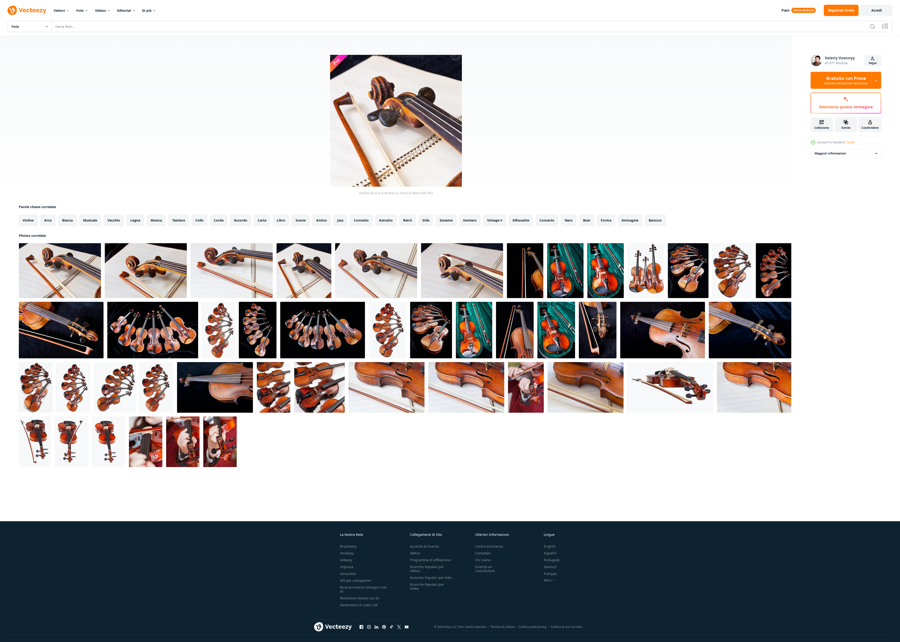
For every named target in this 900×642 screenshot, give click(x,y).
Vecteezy (347, 553)
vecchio (114, 220)
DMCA (415, 553)
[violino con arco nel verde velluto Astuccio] (565, 270)
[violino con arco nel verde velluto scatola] (556, 330)
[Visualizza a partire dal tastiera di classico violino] (108, 441)
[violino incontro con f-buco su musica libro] (754, 387)
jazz (340, 220)
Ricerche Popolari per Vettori (427, 569)
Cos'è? (850, 142)
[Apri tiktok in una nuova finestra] (391, 627)
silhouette (520, 220)
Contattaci (483, 553)
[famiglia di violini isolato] (646, 270)
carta (262, 220)
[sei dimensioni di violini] (115, 387)
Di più (147, 10)
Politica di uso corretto (566, 627)
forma (606, 220)
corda (219, 220)
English (550, 546)
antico (321, 220)
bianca (67, 220)
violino (28, 220)
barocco (655, 220)
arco (48, 220)
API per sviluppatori (355, 580)
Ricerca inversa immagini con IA (363, 589)
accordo (240, 220)
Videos (100, 10)
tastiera (178, 220)
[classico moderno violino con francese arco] (35, 441)
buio (586, 220)
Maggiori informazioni (830, 153)
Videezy (346, 560)
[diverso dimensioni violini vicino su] (732, 270)
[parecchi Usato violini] (273, 387)
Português (552, 560)
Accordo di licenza (424, 546)
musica (156, 220)
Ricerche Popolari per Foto (431, 577)
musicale (90, 220)
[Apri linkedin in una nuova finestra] (376, 627)
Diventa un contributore (485, 569)
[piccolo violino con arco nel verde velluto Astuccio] (474, 330)
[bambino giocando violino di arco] (145, 441)
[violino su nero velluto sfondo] (215, 387)
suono (301, 220)
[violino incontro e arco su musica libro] (386, 387)
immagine (630, 220)
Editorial (124, 10)
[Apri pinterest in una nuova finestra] (384, 627)
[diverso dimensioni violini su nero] (688, 270)
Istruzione (348, 573)
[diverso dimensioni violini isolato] (218, 330)
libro (281, 220)
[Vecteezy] (27, 10)
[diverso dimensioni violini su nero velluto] (431, 330)
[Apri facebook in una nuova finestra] (361, 627)
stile (425, 220)
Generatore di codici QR (359, 605)
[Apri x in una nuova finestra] (399, 627)
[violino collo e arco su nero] (525, 270)
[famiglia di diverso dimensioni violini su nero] (152, 330)
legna (135, 220)
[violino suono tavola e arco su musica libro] (466, 387)
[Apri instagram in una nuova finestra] (369, 627)
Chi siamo (483, 560)
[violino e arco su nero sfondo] (515, 330)
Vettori (59, 10)
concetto (361, 220)
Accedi (876, 10)
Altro (547, 580)
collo (199, 220)
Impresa (346, 567)
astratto (386, 220)
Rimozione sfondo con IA (359, 598)
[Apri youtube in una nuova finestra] (406, 627)
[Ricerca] (872, 26)
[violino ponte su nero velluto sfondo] (662, 330)
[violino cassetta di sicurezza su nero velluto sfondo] (750, 330)
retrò (407, 220)
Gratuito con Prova (846, 80)
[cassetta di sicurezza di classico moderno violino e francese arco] (670, 387)
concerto (547, 220)
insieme (446, 220)
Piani (785, 10)
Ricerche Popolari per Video (427, 586)
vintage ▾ (494, 220)
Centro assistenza (489, 546)
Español (550, 553)
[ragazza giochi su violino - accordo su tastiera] (526, 387)
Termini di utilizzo (503, 627)
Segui (873, 63)
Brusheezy (348, 546)
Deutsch (550, 567)
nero (569, 220)
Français (550, 573)
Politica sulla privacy (533, 627)
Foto (80, 10)
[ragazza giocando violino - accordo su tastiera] (183, 441)
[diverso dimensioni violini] (387, 330)
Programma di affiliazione (430, 560)
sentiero (470, 220)
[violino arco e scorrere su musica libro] (60, 270)
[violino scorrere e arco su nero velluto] (61, 330)
